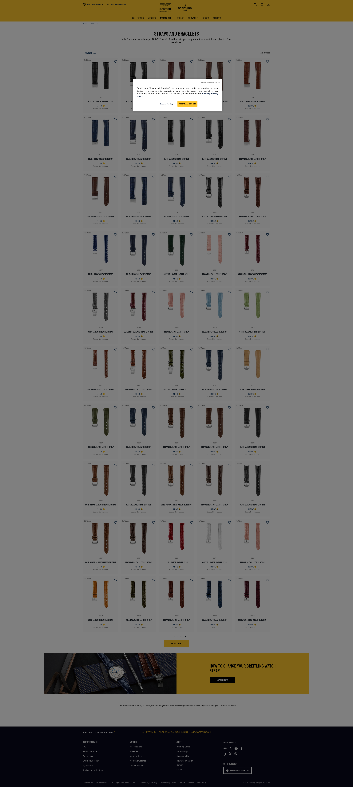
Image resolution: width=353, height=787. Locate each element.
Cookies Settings (166, 104)
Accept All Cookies (187, 104)
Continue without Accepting (210, 82)
